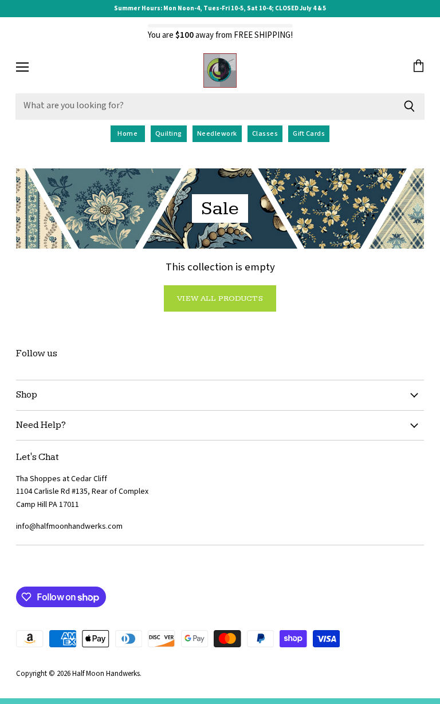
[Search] (409, 106)
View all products (219, 298)
